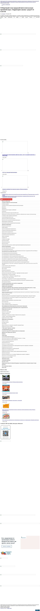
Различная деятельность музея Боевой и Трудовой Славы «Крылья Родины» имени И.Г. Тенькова (18, 297)
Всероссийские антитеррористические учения (10, 392)
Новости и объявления (6, 4)
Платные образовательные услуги (7, 217)
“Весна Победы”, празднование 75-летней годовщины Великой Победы (14, 278)
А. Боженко (3, 13)
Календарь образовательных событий (8, 247)
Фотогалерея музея (5, 301)
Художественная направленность (7, 231)
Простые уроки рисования (6, 267)
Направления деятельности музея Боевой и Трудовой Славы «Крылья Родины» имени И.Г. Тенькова (18, 295)
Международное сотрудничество (7, 221)
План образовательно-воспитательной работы (9, 253)
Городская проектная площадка (7, 284)
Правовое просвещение (6, 352)
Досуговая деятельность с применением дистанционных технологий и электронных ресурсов (17, 280)
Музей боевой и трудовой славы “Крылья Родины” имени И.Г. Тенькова (15, 289)
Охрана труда (4, 335)
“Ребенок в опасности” (6, 313)
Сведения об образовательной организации (9, 202)
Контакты (4, 364)
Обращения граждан (5, 358)
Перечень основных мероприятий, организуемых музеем (11, 300)
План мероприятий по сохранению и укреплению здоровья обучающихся (14, 257)
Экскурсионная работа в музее (7, 298)
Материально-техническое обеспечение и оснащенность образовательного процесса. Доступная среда (19, 214)
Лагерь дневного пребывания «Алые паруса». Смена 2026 (12, 400)
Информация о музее (5, 290)
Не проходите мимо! (5, 310)
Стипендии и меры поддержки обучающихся (9, 215)
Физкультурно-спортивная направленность (9, 233)
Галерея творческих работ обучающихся (8, 265)
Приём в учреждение (5, 236)
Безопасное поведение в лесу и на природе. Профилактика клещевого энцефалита (15, 354)
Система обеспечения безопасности (8, 336)
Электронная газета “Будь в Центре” (8, 277)
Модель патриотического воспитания (8, 271)
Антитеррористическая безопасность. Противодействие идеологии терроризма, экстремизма (17, 345)
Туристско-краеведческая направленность (9, 228)
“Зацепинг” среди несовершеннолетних (8, 316)
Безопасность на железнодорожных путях (9, 355)
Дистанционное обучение (6, 281)
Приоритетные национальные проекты (9, 332)
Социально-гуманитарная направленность (9, 230)
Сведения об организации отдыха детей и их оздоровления (12, 283)
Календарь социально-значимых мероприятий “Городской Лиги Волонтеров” (15, 260)
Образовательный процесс (6, 224)
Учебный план (4, 237)
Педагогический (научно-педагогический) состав (10, 212)
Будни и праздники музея (6, 303)
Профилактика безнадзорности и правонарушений (10, 348)
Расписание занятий (5, 240)
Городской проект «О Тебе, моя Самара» (8, 274)
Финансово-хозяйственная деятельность (8, 218)
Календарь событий (5, 322)
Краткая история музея (6, 294)
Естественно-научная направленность (8, 234)
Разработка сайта (3, 608)
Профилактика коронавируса (7, 286)
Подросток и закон (5, 320)
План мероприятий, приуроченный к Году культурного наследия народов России (15, 261)
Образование (4, 208)
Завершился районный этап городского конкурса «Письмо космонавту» (15, 189)
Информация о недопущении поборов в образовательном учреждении (13, 314)
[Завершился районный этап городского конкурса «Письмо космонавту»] (15, 187)
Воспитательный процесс (6, 246)
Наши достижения (5, 243)
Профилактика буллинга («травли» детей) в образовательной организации (14, 351)
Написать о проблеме (7, 546)
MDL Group (9, 608)
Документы (4, 206)
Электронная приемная (6, 360)
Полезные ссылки (5, 361)
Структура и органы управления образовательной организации (12, 205)
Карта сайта (4, 367)
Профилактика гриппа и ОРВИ (7, 317)
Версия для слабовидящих (7, 199)
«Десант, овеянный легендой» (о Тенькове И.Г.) (10, 304)
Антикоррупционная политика (7, 329)
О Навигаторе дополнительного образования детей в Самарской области (15, 307)
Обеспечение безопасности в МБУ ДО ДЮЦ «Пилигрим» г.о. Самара (13, 338)
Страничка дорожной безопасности (8, 341)
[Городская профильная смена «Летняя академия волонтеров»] (6, 380)
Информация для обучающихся (7, 319)
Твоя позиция (4, 323)
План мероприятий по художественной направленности (11, 254)
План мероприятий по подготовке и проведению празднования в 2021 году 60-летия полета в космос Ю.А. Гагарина (20, 264)
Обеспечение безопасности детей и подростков (10, 339)
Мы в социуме (4, 268)
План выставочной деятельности (7, 249)
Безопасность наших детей (6, 311)
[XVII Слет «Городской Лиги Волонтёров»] (15, 170)
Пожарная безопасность (6, 342)
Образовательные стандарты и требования (9, 209)
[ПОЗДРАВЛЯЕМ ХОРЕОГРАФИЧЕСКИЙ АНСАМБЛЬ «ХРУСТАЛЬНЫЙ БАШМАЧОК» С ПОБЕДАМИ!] (15, 152)
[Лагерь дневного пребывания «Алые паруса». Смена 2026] (6, 398)
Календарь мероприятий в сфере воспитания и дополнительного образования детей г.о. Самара (19, 287)
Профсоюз (4, 333)
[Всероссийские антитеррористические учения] (6, 391)
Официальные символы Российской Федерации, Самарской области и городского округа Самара (19, 363)
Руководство (4, 211)
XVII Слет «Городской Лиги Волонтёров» (9, 172)
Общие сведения (5, 227)
